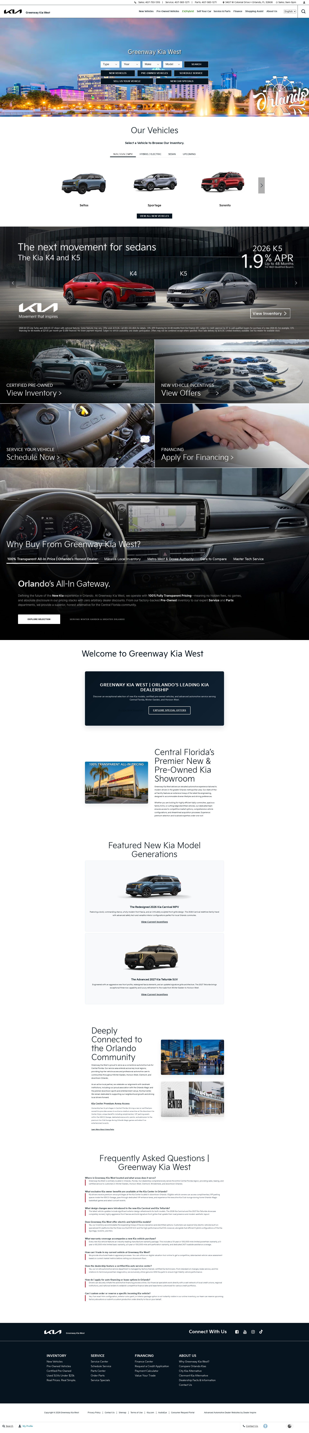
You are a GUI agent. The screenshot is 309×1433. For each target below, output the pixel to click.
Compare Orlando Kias (192, 1366)
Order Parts (98, 1375)
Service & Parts (222, 11)
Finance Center (144, 1361)
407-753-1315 (152, 2)
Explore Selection (39, 619)
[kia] (13, 11)
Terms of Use (137, 1412)
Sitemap (122, 1412)
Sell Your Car (204, 11)
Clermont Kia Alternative (193, 1375)
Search (196, 64)
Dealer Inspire (249, 1412)
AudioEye (162, 1412)
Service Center (99, 1361)
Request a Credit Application (152, 1366)
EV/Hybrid (188, 11)
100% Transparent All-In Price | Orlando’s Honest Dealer (52, 559)
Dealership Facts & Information (197, 1380)
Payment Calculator (146, 1371)
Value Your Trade (145, 1375)
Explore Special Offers (169, 710)
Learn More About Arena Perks (102, 1129)
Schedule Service (191, 73)
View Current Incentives (154, 922)
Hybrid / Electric (150, 154)
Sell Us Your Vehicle (127, 81)
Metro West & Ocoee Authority (170, 559)
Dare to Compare (213, 559)
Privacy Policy (94, 1412)
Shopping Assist (254, 11)
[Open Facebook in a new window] (237, 1332)
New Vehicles (146, 11)
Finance (238, 11)
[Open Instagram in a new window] (253, 1332)
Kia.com (150, 1412)
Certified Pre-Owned (59, 1371)
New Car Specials (181, 81)
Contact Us (185, 1385)
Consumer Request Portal (182, 1412)
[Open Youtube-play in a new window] (245, 1332)
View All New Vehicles (154, 216)
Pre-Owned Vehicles (168, 11)
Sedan (172, 154)
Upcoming (189, 154)
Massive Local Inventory (122, 559)
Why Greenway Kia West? (194, 1361)
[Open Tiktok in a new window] (261, 1332)
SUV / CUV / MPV (123, 154)
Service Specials (100, 1380)
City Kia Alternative (190, 1371)
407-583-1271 (182, 2)
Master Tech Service (248, 559)
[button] (303, 11)
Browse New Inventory (131, 710)
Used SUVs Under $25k (61, 1375)
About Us (272, 11)
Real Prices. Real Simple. (61, 1380)
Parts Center (98, 1371)
